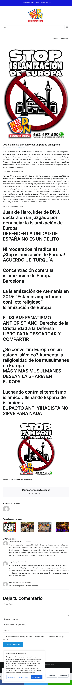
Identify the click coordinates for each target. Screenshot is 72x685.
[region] (24, 665)
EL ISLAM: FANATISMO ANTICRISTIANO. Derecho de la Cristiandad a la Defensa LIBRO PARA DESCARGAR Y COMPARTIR (36, 328)
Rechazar (52, 675)
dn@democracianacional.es (43, 2)
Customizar (11, 677)
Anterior (56, 38)
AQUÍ (21, 172)
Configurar (63, 675)
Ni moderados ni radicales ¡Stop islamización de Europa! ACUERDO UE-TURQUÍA (34, 254)
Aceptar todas (36, 677)
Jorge (11, 541)
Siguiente (64, 38)
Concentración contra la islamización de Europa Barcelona (28, 275)
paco (10, 582)
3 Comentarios (27, 479)
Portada (19, 479)
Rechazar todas (23, 677)
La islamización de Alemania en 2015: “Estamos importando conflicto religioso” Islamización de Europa (36, 299)
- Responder (27, 541)
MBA (6, 479)
